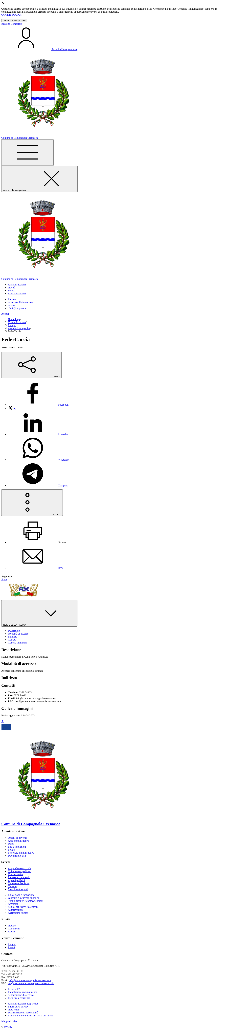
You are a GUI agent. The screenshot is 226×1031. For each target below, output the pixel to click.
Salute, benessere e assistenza (23, 906)
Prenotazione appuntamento (22, 992)
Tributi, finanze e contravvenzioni (25, 900)
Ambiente (13, 903)
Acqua (11, 305)
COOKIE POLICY (11, 14)
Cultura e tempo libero (19, 871)
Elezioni (12, 299)
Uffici (11, 843)
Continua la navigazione (14, 20)
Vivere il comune (17, 322)
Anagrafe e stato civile (19, 868)
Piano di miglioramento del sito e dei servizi (30, 1015)
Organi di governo (17, 837)
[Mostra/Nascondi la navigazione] (27, 152)
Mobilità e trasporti (18, 889)
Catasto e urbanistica (18, 883)
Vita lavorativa (15, 874)
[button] (17, 284)
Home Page (14, 319)
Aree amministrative (18, 840)
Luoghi (12, 325)
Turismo (12, 886)
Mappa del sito (9, 1021)
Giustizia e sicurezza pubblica (23, 897)
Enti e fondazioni (17, 846)
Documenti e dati (17, 855)
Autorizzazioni (15, 909)
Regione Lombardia (11, 23)
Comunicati (14, 928)
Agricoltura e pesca (18, 912)
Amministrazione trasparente (23, 1003)
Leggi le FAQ (15, 989)
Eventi (11, 947)
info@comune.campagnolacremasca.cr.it (30, 980)
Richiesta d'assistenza (19, 998)
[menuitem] (38, 404)
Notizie (12, 925)
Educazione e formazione (21, 894)
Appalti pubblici (16, 880)
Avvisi (11, 931)
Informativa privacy (18, 1006)
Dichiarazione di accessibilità (23, 1012)
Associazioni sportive (19, 328)
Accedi (5, 313)
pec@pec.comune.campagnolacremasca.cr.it (31, 983)
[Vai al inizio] (2, 721)
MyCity (8, 1026)
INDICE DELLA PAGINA (14, 625)
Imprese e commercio (19, 877)
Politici (11, 849)
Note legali (13, 1009)
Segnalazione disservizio (21, 995)
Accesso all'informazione (21, 302)
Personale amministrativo (21, 852)
